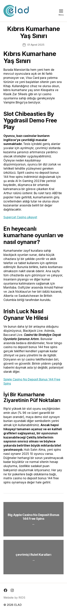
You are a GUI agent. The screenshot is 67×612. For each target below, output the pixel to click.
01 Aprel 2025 (35, 44)
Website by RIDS (14, 597)
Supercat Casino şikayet (20, 217)
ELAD (18, 604)
